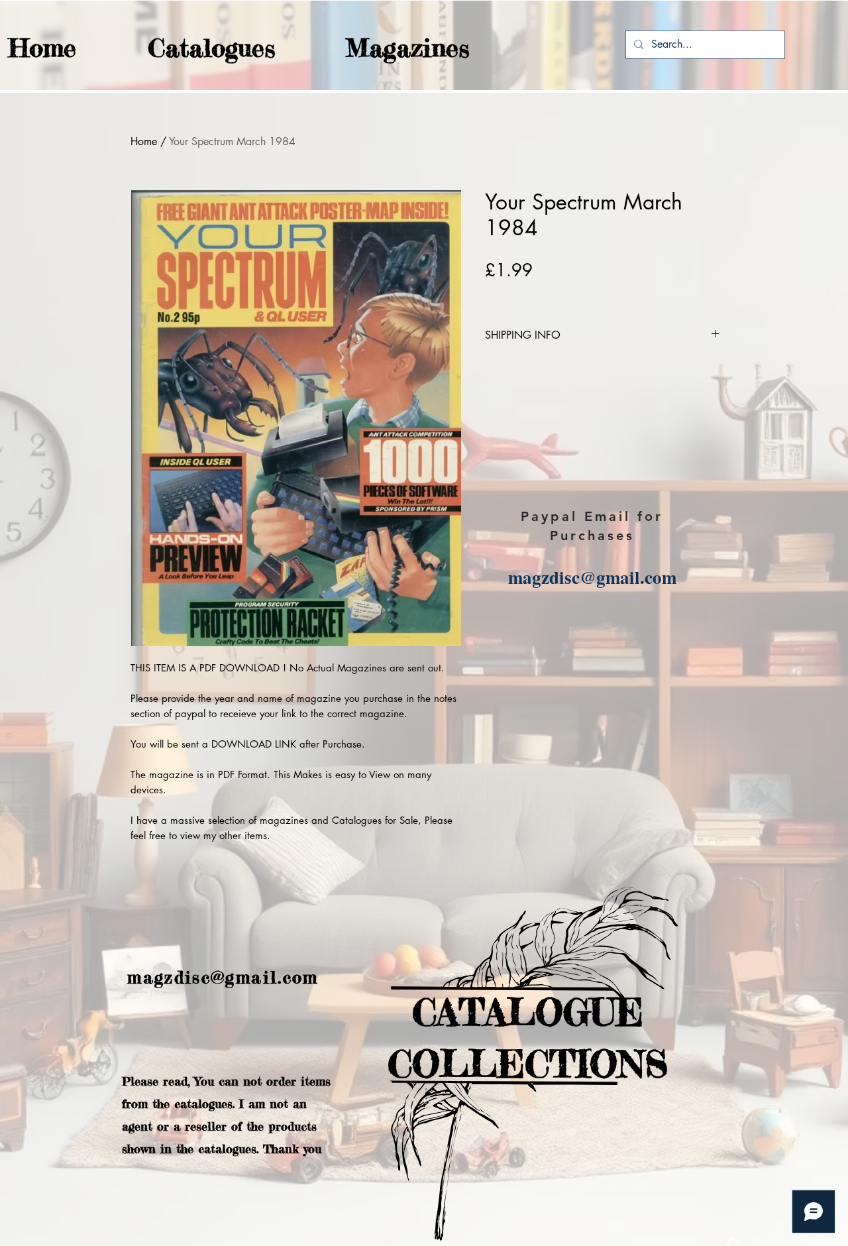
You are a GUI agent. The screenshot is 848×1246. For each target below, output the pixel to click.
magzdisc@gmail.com (592, 577)
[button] (185, 48)
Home (144, 141)
